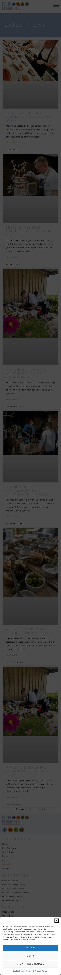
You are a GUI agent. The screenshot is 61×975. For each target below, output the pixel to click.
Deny (30, 956)
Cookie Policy (19, 971)
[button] (56, 920)
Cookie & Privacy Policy (36, 971)
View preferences (30, 964)
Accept (30, 948)
